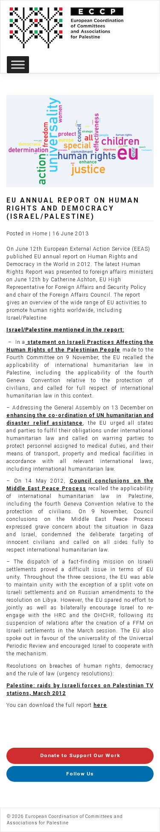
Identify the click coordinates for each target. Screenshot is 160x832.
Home (39, 234)
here (100, 705)
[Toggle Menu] (18, 64)
